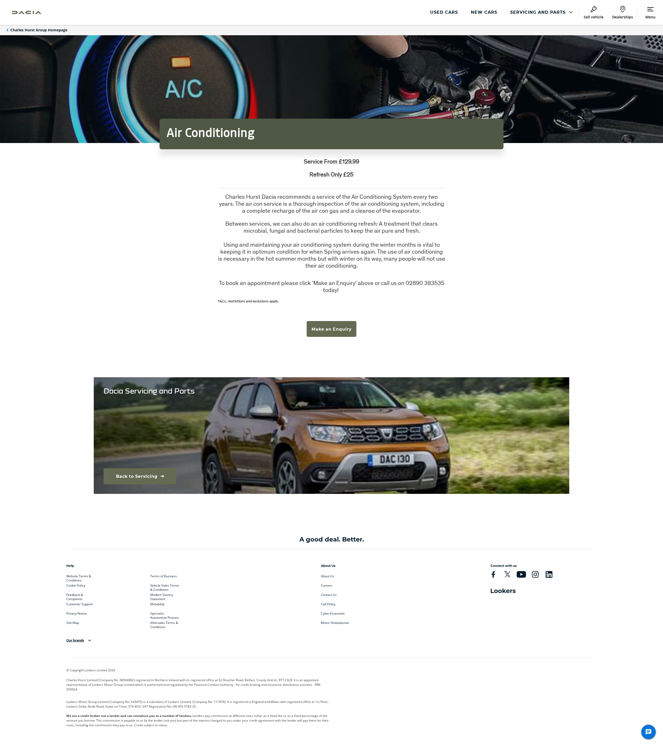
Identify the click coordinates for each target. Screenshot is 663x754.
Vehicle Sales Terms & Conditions (164, 587)
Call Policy (328, 604)
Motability (157, 604)
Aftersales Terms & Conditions (164, 624)
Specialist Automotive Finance (164, 614)
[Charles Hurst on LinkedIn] (549, 574)
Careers (327, 586)
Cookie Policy (75, 586)
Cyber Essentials (333, 613)
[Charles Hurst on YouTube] (521, 574)
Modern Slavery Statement (161, 596)
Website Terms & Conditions (78, 577)
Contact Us (329, 595)
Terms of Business (163, 576)
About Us (327, 576)
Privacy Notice (76, 613)
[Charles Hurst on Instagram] (535, 574)
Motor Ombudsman (335, 623)
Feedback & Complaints (74, 596)
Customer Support (79, 604)
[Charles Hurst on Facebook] (493, 574)
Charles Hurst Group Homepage (38, 29)
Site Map (72, 623)
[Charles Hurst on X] (507, 574)
